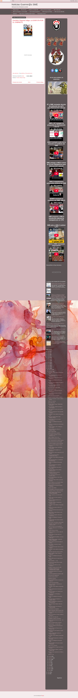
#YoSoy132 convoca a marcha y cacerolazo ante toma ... (54, 473)
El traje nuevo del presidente (53, 582)
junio (50, 662)
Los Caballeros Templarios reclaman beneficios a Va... (54, 435)
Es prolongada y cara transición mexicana (55, 489)
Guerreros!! (15, 13)
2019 (49, 357)
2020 (49, 356)
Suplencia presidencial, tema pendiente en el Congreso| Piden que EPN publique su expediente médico (58, 342)
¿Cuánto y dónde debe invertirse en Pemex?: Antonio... (54, 633)
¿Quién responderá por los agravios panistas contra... (54, 465)
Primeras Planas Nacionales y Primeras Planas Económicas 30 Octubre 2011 (58, 284)
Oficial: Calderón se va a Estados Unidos (55, 482)
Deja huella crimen (51, 402)
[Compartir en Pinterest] (31, 76)
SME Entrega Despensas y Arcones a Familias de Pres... (55, 376)
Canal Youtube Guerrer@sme (35, 11)
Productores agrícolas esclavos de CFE (55, 551)
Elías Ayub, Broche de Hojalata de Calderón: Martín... (54, 599)
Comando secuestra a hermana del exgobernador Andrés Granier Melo (57, 304)
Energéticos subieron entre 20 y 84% (54, 567)
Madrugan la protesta (52, 578)
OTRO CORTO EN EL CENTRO (54, 433)
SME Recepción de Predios (47, 11)
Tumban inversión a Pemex (53, 530)
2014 (49, 365)
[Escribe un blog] (28, 76)
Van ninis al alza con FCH (53, 576)
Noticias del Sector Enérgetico (46, 9)
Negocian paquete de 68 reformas (54, 483)
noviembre (51, 371)
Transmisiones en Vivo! (41, 13)
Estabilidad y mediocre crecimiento (54, 618)
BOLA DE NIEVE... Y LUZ (53, 560)
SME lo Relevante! (57, 9)
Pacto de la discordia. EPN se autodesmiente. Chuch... (53, 455)
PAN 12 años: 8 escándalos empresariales (55, 522)
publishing (23, 73)
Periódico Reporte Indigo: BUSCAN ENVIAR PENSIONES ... (54, 493)
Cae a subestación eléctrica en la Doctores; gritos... (54, 475)
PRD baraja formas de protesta (53, 395)
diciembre (50, 369)
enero (50, 670)
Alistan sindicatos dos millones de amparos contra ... (54, 430)
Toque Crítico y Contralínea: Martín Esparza (27, 13)
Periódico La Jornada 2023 (33, 9)
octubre (50, 656)
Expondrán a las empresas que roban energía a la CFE (55, 524)
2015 (49, 363)
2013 (49, 366)
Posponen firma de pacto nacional (54, 438)
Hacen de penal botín (52, 389)
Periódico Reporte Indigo (20, 77)
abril (49, 665)
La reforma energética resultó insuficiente (55, 443)
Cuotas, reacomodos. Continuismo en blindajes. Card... (55, 584)
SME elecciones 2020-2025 (59, 11)
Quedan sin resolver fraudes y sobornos (55, 397)
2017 (49, 360)
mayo (50, 664)
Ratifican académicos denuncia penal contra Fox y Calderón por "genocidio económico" (55, 324)
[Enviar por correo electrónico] (27, 76)
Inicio (29, 82)
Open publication (16, 73)
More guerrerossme (28, 73)
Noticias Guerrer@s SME (25, 4)
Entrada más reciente (17, 82)
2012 (49, 368)
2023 (49, 351)
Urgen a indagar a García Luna (53, 437)
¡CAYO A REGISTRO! (52, 431)
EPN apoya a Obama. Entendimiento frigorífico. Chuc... (54, 503)
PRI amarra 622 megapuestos (53, 575)
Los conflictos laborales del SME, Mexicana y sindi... (54, 385)
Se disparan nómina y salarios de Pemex (55, 490)
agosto (50, 659)
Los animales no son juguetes (53, 608)
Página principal (16, 9)
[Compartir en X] (29, 76)
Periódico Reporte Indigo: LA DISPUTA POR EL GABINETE (55, 540)
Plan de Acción (23, 9)
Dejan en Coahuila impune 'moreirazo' (55, 622)
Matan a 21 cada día (52, 401)
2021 (49, 354)
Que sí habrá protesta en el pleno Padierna (55, 440)
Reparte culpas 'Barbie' (52, 487)
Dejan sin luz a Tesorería (52, 645)
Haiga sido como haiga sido (53, 616)
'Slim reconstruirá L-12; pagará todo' (57, 335)
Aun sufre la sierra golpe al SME (54, 387)
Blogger (42, 695)
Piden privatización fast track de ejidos (55, 441)
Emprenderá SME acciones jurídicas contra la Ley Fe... (54, 470)
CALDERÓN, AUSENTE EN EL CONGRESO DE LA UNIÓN (53, 569)
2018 (49, 359)
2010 (49, 673)
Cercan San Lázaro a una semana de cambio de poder (54, 607)
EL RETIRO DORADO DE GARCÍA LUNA (55, 573)
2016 (49, 362)
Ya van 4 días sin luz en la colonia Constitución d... (54, 420)
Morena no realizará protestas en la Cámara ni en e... (54, 500)
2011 (49, 672)
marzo (50, 667)
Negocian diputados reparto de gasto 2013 (55, 610)
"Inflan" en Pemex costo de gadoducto (55, 526)
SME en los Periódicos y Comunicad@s (20, 11)
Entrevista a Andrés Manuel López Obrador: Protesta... (54, 417)
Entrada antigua (40, 82)
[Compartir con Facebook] (30, 76)
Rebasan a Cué (51, 654)
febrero (50, 668)
